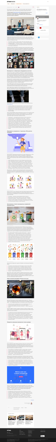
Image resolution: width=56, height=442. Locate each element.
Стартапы (22, 407)
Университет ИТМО (43, 30)
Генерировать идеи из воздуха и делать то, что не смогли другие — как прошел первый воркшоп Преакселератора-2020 (29, 422)
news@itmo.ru (41, 24)
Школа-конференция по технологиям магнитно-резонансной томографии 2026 (42, 9)
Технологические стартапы (17, 407)
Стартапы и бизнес (18, 3)
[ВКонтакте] (33, 7)
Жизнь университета (26, 3)
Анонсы (38, 7)
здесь (17, 386)
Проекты (26, 407)
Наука (8, 3)
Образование (13, 3)
